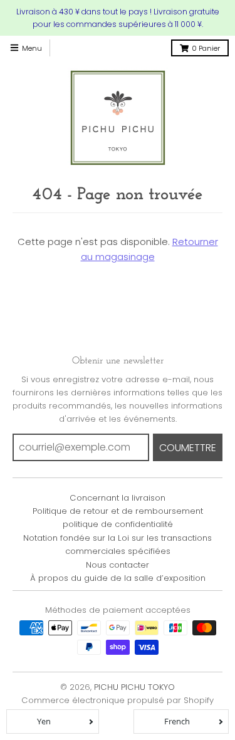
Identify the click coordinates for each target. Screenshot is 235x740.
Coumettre (187, 447)
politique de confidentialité (118, 524)
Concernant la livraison (117, 498)
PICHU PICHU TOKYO (134, 687)
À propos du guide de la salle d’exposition (118, 578)
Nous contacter (117, 565)
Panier (206, 48)
